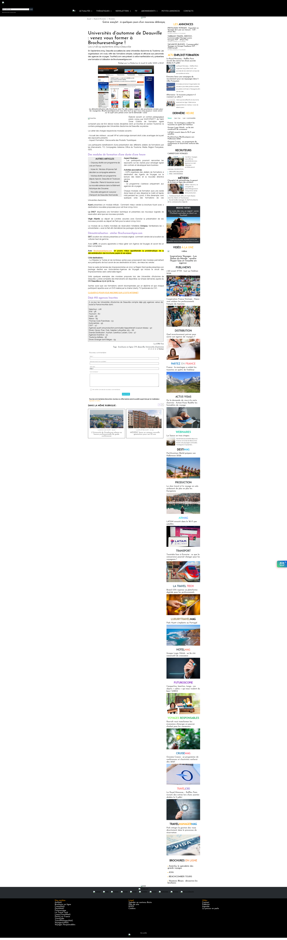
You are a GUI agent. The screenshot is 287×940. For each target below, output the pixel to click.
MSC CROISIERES (176, 174)
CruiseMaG (60, 907)
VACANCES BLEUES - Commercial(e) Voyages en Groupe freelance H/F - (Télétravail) (183, 46)
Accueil (89, 19)
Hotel (183, 650)
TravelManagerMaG (64, 921)
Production (183, 482)
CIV (135, 347)
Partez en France (62, 917)
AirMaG (58, 903)
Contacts (188, 11)
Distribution (183, 331)
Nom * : (92, 356)
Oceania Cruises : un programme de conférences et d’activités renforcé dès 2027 (183, 143)
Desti (183, 449)
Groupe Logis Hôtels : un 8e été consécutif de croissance (181, 128)
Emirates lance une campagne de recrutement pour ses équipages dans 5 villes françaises (182, 79)
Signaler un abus (94, 401)
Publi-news (183, 267)
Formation (112, 19)
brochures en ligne (125, 347)
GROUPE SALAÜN (176, 172)
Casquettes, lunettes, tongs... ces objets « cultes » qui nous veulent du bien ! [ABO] (183, 688)
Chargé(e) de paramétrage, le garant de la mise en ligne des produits (183, 181)
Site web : (93, 366)
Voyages (183, 718)
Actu (183, 55)
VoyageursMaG (62, 923)
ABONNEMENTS (149, 11)
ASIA (171, 872)
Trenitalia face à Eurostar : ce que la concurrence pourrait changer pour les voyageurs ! (183, 557)
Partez (183, 364)
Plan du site (133, 905)
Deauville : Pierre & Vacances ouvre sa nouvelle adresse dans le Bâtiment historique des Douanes (104, 185)
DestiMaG (59, 909)
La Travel (183, 586)
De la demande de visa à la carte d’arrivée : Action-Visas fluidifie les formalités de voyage (181, 402)
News (170, 118)
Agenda (205, 907)
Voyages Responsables (65, 925)
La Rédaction (133, 63)
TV (136, 11)
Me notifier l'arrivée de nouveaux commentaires (106, 389)
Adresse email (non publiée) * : (98, 361)
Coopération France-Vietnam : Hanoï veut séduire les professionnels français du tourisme (182, 301)
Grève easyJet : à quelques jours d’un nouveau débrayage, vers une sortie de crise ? (116, 22)
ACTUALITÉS (85, 11)
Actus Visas (183, 397)
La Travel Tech (61, 913)
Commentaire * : (94, 372)
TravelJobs (59, 919)
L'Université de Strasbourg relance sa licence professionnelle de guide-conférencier (106, 434)
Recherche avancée (9, 12)
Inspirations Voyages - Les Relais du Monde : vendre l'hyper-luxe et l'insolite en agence (183, 259)
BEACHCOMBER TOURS (180, 877)
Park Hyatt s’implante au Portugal (181, 623)
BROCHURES (183, 860)
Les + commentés (189, 118)
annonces (183, 24)
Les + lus (177, 118)
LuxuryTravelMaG (63, 915)
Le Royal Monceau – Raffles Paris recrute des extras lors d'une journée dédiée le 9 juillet (181, 61)
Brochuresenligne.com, (102, 251)
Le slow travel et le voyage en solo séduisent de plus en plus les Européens (182, 488)
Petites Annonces (171, 11)
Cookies (132, 909)
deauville (141, 347)
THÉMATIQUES (104, 11)
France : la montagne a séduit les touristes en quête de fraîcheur (181, 124)
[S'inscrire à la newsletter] (282, 564)
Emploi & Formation (100, 19)
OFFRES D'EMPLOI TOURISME (177, 33)
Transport (183, 551)
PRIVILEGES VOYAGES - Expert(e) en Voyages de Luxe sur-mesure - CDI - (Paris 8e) (183, 30)
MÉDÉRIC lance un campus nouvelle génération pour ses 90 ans (145, 433)
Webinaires (183, 432)
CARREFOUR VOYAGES (178, 154)
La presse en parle (210, 909)
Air (183, 518)
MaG (183, 619)
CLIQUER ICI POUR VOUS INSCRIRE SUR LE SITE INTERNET (113, 293)
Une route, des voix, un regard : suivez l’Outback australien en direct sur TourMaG (183, 213)
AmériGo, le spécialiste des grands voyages (180, 867)
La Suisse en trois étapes (177, 436)
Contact (205, 903)
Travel (183, 789)
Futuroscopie (183, 683)
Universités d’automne (155, 347)
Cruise (183, 753)
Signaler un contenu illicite (140, 903)
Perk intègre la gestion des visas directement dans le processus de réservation (181, 830)
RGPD (131, 907)
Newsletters (123, 11)
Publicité (206, 905)
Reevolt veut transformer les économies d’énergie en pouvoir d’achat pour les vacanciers (180, 724)
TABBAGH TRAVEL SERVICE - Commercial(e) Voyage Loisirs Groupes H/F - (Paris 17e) (180, 38)
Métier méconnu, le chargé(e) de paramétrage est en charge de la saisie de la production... (191, 189)
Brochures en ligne (63, 905)
